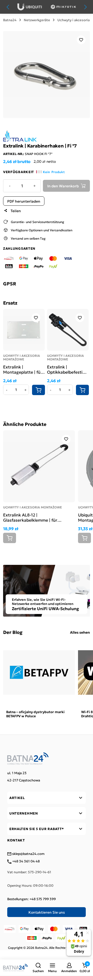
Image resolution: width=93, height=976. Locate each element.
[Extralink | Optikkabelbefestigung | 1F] (68, 330)
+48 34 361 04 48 (25, 861)
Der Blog (12, 632)
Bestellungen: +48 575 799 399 (31, 899)
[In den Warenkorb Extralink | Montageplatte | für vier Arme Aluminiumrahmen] (38, 390)
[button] (38, 968)
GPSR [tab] (9, 283)
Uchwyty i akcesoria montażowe (21, 357)
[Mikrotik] (63, 7)
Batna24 (10, 20)
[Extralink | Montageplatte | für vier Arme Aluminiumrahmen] (24, 330)
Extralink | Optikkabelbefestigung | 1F (68, 369)
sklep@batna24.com (27, 854)
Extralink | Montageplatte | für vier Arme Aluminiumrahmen (22, 369)
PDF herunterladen (23, 201)
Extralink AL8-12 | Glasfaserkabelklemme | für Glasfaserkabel (30, 517)
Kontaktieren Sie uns (46, 912)
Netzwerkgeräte (37, 20)
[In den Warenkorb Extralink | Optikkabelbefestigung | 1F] (82, 390)
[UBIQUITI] (29, 7)
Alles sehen (80, 632)
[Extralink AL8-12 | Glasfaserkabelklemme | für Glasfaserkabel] (39, 466)
